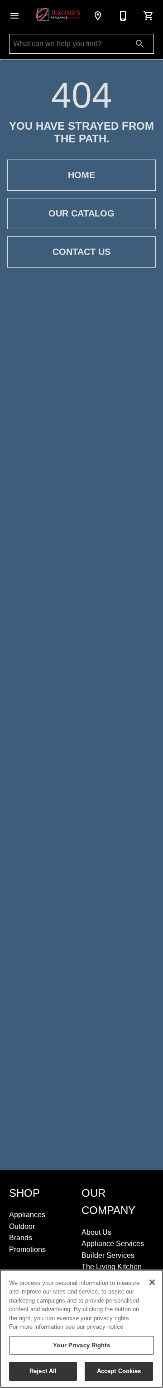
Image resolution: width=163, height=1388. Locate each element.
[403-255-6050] (123, 16)
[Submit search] (140, 44)
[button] (14, 16)
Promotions (27, 1249)
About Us (96, 1232)
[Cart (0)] (148, 16)
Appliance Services (113, 1243)
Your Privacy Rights (81, 1345)
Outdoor (22, 1226)
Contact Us (81, 252)
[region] (81, 1329)
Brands (20, 1238)
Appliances (27, 1215)
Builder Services (108, 1255)
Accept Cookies (119, 1371)
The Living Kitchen (112, 1266)
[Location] (98, 16)
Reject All (43, 1371)
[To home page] (58, 15)
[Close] (152, 1282)
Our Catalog (81, 213)
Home (81, 175)
